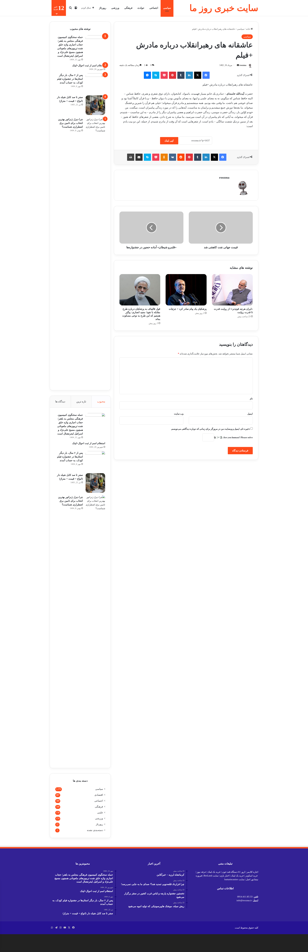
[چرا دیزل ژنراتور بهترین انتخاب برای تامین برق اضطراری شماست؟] (95, 251)
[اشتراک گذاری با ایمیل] (139, 157)
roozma (243, 65)
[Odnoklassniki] (164, 157)
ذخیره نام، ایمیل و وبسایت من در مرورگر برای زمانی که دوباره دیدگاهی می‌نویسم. (210, 429)
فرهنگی (128, 8)
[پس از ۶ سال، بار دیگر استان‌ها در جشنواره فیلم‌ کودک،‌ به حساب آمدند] (95, 83)
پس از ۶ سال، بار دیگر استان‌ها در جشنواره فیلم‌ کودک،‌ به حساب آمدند (70, 79)
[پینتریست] (172, 75)
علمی (100, 812)
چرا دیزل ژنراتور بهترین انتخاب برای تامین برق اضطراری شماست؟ (70, 123)
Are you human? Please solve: (237, 437)
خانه (248, 29)
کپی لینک (169, 140)
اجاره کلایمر (252, 872)
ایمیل (250, 413)
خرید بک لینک (214, 872)
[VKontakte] (172, 157)
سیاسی (167, 8)
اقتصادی (98, 795)
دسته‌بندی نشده (95, 830)
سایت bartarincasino (234, 879)
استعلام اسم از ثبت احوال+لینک (88, 65)
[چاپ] (130, 157)
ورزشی (115, 8)
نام (251, 398)
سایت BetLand (211, 875)
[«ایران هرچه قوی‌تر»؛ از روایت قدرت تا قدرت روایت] (232, 289)
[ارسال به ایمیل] (238, 65)
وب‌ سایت (178, 413)
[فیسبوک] (206, 75)
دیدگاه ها (60, 401)
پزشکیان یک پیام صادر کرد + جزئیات (188, 309)
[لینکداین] (189, 75)
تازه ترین (81, 401)
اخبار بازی (224, 875)
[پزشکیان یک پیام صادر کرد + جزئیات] (186, 289)
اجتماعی (153, 8)
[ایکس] (197, 75)
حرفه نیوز (201, 872)
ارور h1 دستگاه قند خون (233, 872)
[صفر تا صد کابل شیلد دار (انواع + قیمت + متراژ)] (95, 105)
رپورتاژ (102, 8)
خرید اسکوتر (251, 875)
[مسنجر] (147, 75)
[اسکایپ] (155, 75)
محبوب (101, 401)
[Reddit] (180, 157)
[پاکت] (164, 75)
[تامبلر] (180, 75)
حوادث (140, 8)
